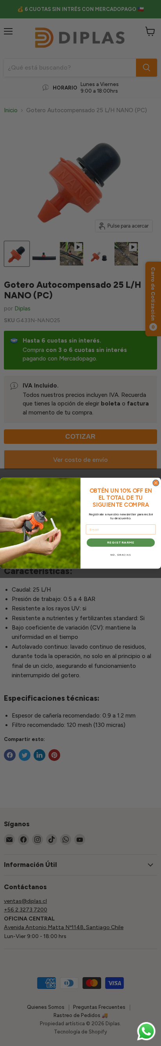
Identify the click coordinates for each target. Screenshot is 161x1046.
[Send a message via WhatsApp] (146, 1031)
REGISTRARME (120, 542)
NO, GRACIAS (121, 554)
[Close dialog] (156, 483)
